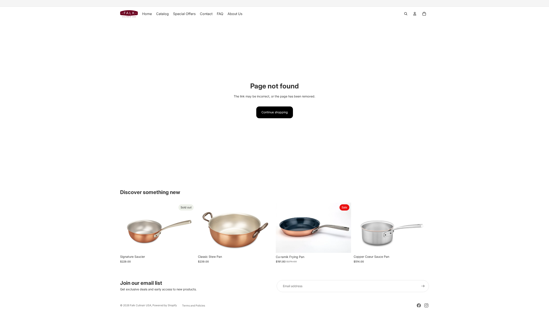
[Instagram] (426, 305)
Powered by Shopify (164, 305)
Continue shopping (274, 112)
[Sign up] (423, 286)
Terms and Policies (193, 305)
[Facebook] (418, 305)
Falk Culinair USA (140, 305)
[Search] (405, 13)
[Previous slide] (126, 227)
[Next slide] (188, 227)
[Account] (414, 13)
